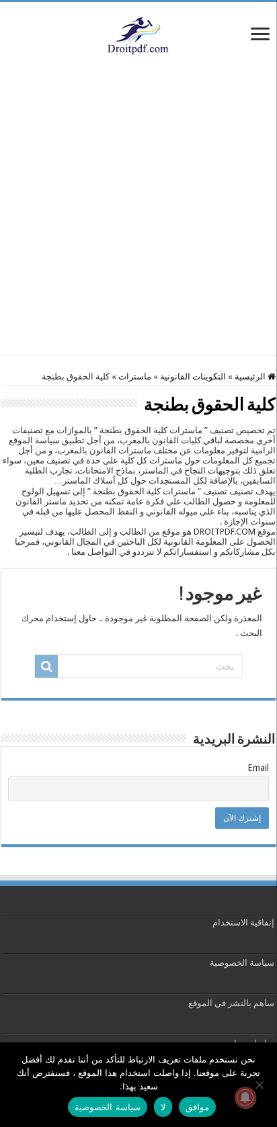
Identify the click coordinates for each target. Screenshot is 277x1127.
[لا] (260, 1084)
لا (163, 1106)
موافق (197, 1106)
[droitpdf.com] (138, 34)
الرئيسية (251, 376)
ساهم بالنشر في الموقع (230, 1003)
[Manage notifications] (245, 1097)
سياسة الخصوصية (242, 963)
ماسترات (134, 376)
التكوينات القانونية (193, 376)
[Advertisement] (138, 216)
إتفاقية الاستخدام (243, 922)
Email (258, 767)
